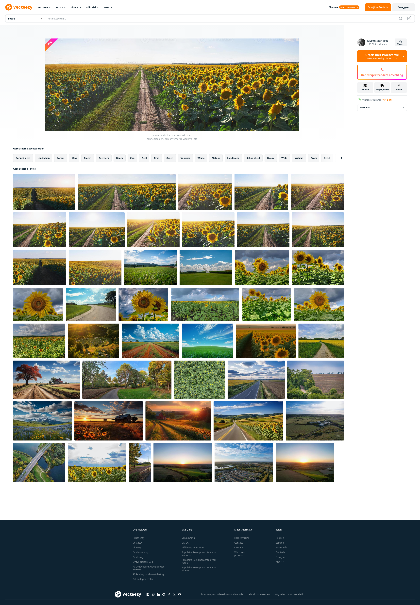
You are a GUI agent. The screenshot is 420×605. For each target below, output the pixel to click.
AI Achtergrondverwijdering (148, 574)
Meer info (365, 107)
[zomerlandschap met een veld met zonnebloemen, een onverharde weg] (44, 192)
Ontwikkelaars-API (143, 561)
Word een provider (239, 554)
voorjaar (185, 158)
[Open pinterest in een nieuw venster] (163, 594)
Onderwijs (138, 557)
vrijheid (299, 158)
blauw (270, 158)
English (280, 537)
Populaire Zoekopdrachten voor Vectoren (199, 554)
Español (280, 542)
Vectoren (43, 7)
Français (280, 557)
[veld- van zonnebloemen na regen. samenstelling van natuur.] (97, 462)
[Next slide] (339, 158)
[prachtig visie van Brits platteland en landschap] (140, 462)
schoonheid (253, 158)
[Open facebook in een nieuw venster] (148, 594)
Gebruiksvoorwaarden (259, 594)
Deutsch (280, 552)
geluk (327, 158)
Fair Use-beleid (295, 594)
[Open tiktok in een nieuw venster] (169, 594)
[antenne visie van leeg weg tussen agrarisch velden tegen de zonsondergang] (256, 380)
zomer (60, 158)
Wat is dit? (387, 99)
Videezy (137, 547)
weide (201, 158)
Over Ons (239, 547)
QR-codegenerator (143, 579)
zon (132, 158)
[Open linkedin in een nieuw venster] (158, 594)
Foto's (59, 7)
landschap (43, 158)
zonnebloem (23, 158)
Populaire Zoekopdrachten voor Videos (199, 569)
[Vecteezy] (18, 7)
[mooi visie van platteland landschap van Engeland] (39, 462)
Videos (74, 7)
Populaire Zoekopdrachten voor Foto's (199, 561)
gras (156, 158)
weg (74, 158)
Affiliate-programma (193, 547)
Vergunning (188, 537)
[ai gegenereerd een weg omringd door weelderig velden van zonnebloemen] (248, 420)
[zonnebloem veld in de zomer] (262, 267)
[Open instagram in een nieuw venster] (153, 594)
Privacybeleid (279, 594)
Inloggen (403, 7)
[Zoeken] (401, 18)
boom (119, 158)
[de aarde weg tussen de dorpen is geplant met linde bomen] (315, 380)
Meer (107, 7)
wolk (284, 158)
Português (281, 547)
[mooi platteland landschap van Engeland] (126, 380)
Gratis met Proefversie (382, 56)
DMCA (185, 542)
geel (144, 158)
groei (314, 158)
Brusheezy (138, 537)
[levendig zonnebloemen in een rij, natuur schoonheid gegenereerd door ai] (266, 341)
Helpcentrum (241, 537)
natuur (216, 158)
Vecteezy (137, 542)
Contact (238, 542)
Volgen (400, 44)
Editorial (91, 7)
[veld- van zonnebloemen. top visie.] (199, 380)
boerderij (104, 158)
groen (169, 158)
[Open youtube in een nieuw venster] (179, 594)
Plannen (333, 7)
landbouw (233, 158)
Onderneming (141, 552)
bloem (87, 158)
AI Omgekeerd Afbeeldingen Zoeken (149, 568)
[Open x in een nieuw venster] (174, 594)
